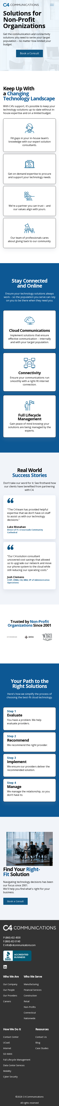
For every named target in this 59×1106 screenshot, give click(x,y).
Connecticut (30, 1012)
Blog (37, 1042)
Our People (9, 990)
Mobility (7, 1071)
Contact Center (11, 1037)
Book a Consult (29, 53)
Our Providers (10, 995)
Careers (7, 1001)
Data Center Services (14, 1065)
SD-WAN (7, 1054)
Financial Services (33, 990)
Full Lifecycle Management (16, 1059)
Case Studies (41, 1048)
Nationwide (29, 1018)
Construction (30, 995)
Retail (26, 1001)
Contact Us (41, 1037)
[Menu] (52, 5)
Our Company (10, 984)
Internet (7, 1048)
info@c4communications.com (20, 945)
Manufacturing (31, 984)
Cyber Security (10, 1076)
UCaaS (6, 1042)
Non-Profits (30, 1007)
